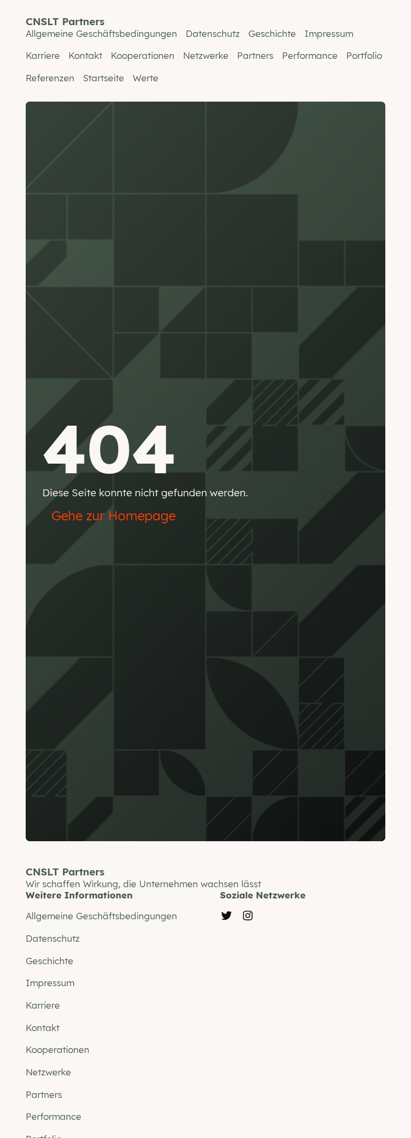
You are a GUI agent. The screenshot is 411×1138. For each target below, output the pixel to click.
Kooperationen (142, 55)
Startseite (103, 77)
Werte (145, 77)
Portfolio (364, 55)
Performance (310, 55)
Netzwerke (206, 55)
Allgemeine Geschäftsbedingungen (101, 33)
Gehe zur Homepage (113, 516)
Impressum (329, 33)
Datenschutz (213, 33)
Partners (255, 55)
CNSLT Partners (65, 21)
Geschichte (272, 33)
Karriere (43, 55)
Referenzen (50, 77)
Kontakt (85, 55)
